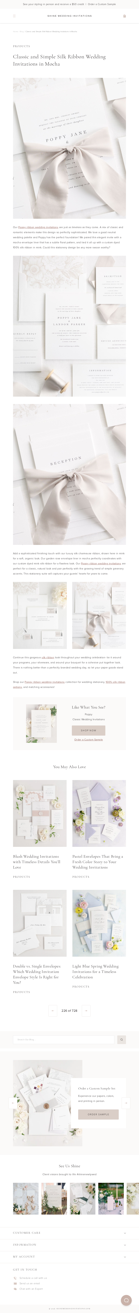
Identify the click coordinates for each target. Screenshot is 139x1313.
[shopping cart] (124, 16)
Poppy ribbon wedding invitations (38, 227)
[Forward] (86, 1011)
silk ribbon (48, 657)
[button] (126, 1300)
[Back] (53, 1011)
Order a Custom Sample (88, 740)
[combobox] (63, 1039)
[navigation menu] (14, 16)
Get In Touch (25, 1270)
